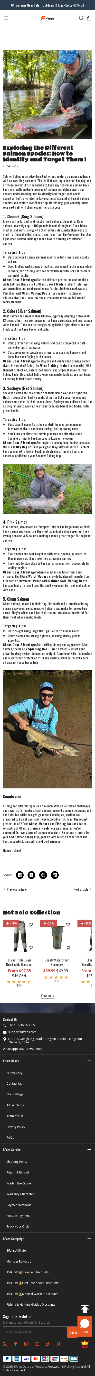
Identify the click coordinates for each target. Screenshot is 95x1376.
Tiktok (48, 1344)
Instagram (26, 1344)
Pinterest (58, 1344)
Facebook (15, 1344)
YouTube (37, 1344)
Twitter (5, 1344)
